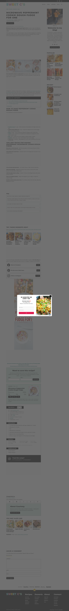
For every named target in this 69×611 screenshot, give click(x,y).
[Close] (50, 296)
